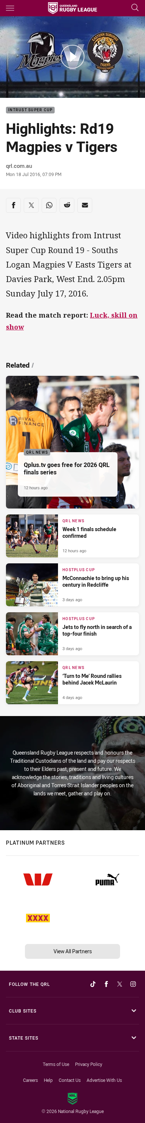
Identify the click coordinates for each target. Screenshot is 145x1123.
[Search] (135, 8)
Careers (30, 1080)
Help (48, 1080)
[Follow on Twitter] (120, 984)
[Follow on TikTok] (93, 984)
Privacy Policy (88, 1064)
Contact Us (70, 1080)
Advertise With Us (104, 1080)
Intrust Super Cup (30, 110)
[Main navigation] (10, 8)
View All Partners (73, 951)
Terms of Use (56, 1064)
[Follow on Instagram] (133, 984)
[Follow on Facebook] (106, 984)
